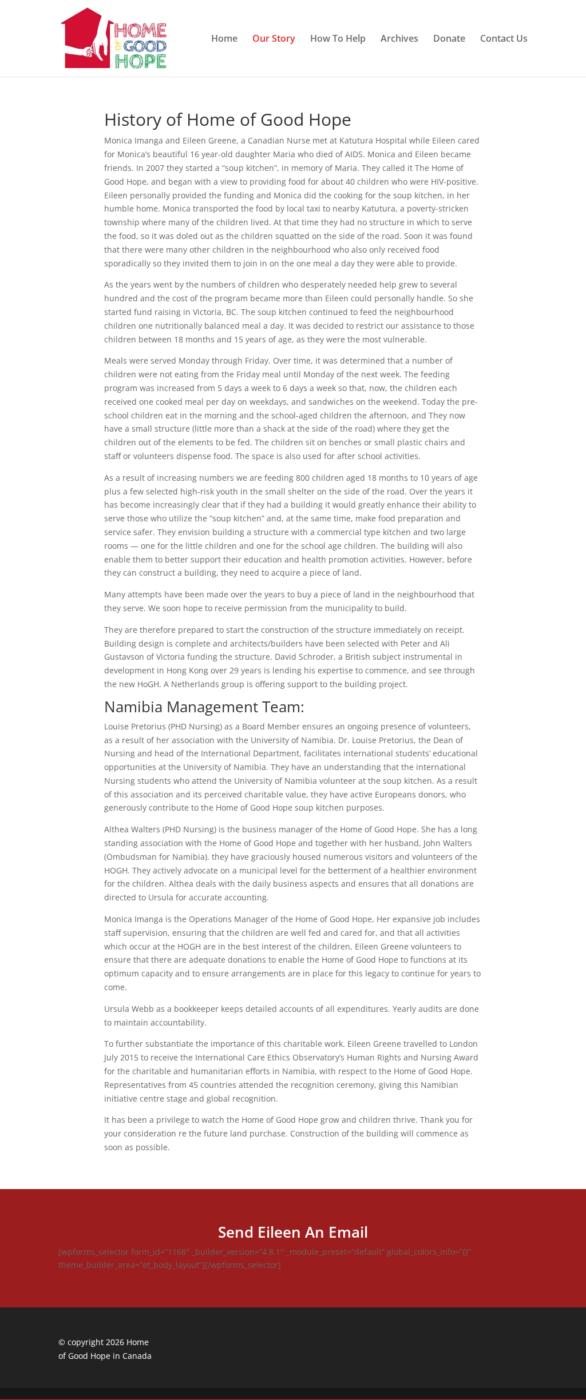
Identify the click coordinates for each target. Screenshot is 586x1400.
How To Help (338, 39)
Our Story (273, 39)
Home (224, 39)
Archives (399, 39)
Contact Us (504, 39)
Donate (449, 39)
